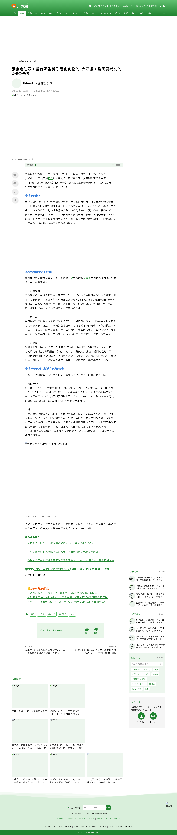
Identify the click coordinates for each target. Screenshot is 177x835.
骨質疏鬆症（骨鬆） (140, 674)
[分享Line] (15, 183)
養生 (22, 13)
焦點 (13, 13)
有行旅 (135, 6)
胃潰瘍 (152, 684)
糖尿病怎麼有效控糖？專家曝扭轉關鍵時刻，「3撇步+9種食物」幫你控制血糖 (71, 560)
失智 (86, 13)
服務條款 (77, 826)
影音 (59, 13)
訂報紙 (111, 826)
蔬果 (70, 278)
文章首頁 (107, 819)
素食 (50, 178)
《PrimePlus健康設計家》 (52, 569)
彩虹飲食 (63, 614)
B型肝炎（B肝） (139, 679)
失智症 (155, 674)
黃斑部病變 (137, 688)
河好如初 (115, 6)
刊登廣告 (48, 826)
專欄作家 (116, 819)
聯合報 (94, 6)
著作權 (84, 826)
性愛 (125, 13)
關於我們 (119, 826)
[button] (164, 13)
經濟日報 (104, 6)
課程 (67, 13)
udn (14, 61)
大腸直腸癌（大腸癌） (141, 669)
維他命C (51, 614)
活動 (150, 13)
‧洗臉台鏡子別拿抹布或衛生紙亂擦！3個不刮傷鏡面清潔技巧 (62, 593)
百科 (51, 13)
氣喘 (147, 688)
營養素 (87, 278)
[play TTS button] (36, 165)
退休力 (76, 13)
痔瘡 (156, 669)
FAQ (55, 826)
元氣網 (20, 61)
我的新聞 (152, 6)
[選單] (164, 6)
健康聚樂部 (72, 819)
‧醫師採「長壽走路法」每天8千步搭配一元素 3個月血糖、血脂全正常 (67, 601)
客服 (60, 826)
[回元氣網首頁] (22, 6)
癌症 (117, 13)
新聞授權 (68, 826)
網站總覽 (128, 826)
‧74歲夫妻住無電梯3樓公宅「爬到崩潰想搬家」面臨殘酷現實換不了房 (67, 597)
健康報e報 (75, 807)
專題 (142, 13)
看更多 (161, 571)
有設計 (126, 6)
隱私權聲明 (93, 826)
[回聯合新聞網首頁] (13, 6)
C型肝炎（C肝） (139, 684)
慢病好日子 (106, 13)
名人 (134, 13)
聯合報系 (103, 826)
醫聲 (94, 13)
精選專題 (82, 819)
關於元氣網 (61, 819)
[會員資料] (160, 6)
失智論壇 (32, 13)
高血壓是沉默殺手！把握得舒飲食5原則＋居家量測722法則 (61, 543)
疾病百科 (91, 819)
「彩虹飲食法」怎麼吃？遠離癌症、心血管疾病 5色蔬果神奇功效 (64, 551)
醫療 (43, 13)
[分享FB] (15, 175)
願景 (143, 6)
